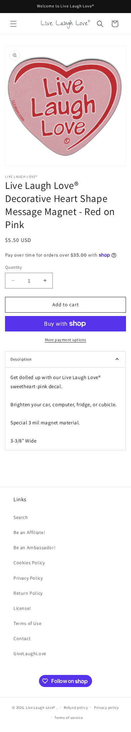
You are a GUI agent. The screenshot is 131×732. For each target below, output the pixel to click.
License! (22, 608)
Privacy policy (106, 707)
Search (20, 517)
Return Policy (28, 593)
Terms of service (68, 717)
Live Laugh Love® (41, 707)
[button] (13, 23)
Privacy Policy (28, 578)
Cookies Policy (29, 563)
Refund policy (76, 707)
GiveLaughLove (29, 653)
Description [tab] (21, 359)
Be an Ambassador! (34, 547)
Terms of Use (27, 623)
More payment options (65, 339)
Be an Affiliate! (29, 532)
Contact (22, 638)
